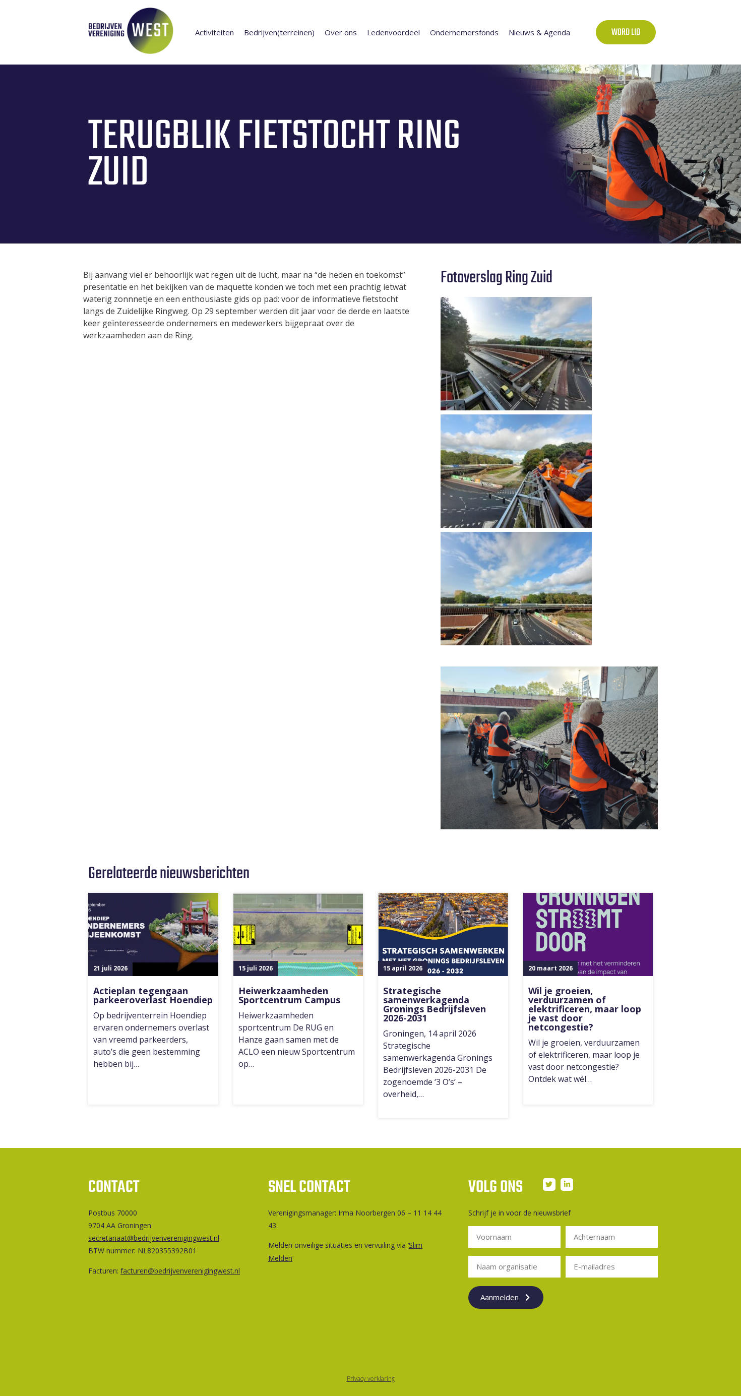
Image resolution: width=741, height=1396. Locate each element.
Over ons (341, 32)
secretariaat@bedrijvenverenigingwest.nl (153, 1238)
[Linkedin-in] (567, 1184)
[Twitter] (549, 1184)
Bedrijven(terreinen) (279, 32)
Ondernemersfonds (464, 32)
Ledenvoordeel (393, 32)
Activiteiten (214, 32)
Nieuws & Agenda (539, 32)
